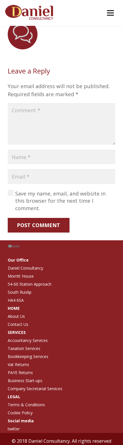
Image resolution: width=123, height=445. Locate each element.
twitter (14, 429)
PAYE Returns (20, 372)
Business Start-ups (25, 380)
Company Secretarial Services (35, 388)
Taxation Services (24, 348)
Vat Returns (18, 364)
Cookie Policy (20, 412)
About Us (16, 316)
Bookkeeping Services (28, 356)
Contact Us (18, 324)
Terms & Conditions (26, 404)
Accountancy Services (28, 340)
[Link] (30, 13)
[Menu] (110, 13)
